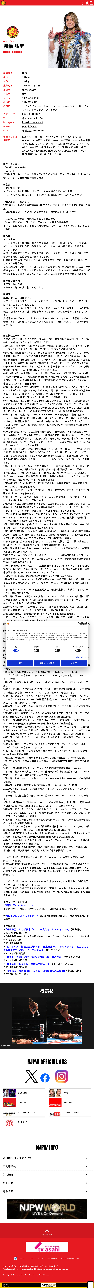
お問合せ (8, 1183)
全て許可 (74, 663)
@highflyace (29, 126)
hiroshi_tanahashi (32, 122)
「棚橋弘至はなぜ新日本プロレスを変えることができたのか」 (38, 929)
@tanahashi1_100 (32, 118)
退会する (8, 1191)
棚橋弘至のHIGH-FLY (33, 130)
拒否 (20, 663)
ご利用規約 (9, 1166)
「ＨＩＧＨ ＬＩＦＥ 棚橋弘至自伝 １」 (29, 963)
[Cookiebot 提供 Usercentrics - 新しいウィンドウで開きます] (79, 623)
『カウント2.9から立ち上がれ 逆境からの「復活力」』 (34, 956)
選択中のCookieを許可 (47, 663)
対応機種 (8, 1174)
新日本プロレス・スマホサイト (22, 915)
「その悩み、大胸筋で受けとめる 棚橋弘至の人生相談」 (36, 970)
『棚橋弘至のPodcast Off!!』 (19, 905)
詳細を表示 (79, 657)
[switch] (36, 650)
